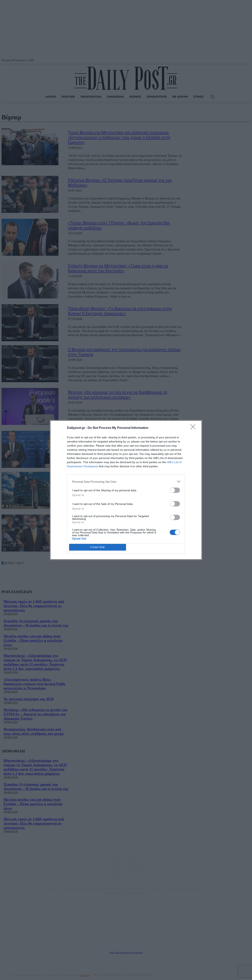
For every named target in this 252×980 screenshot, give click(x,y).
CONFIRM (97, 547)
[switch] (175, 490)
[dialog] (126, 490)
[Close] (194, 428)
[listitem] (126, 481)
